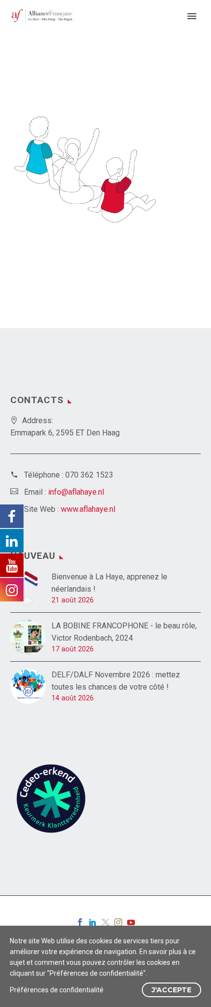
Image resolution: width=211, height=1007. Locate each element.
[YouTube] (131, 922)
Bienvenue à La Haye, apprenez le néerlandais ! (109, 583)
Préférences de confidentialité (57, 990)
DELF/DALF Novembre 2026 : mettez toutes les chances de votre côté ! (116, 681)
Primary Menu (192, 16)
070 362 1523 (89, 475)
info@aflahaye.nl (76, 492)
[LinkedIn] (93, 922)
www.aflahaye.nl (88, 509)
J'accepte (171, 989)
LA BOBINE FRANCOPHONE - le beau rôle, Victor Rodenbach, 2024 (124, 632)
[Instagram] (118, 922)
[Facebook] (80, 922)
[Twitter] (105, 922)
